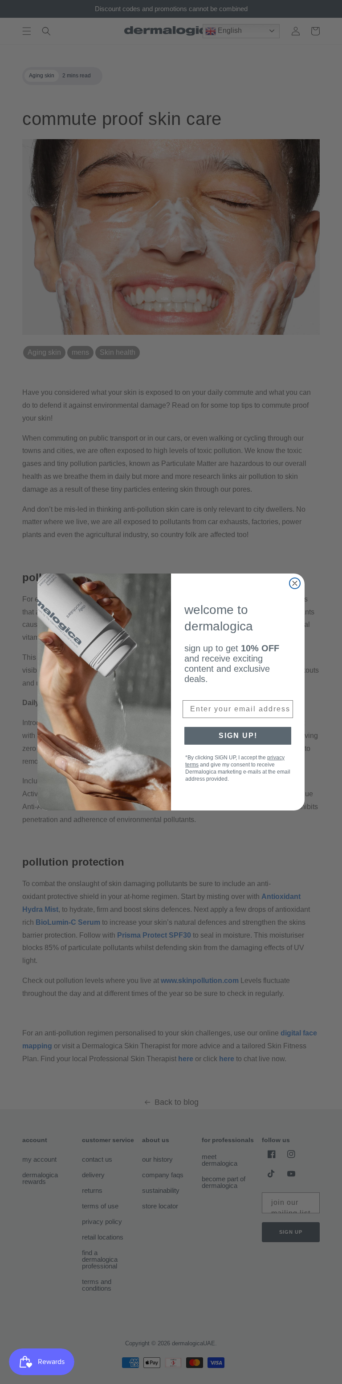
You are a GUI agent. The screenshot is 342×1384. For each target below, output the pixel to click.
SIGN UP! (238, 735)
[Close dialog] (294, 583)
